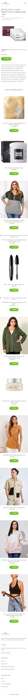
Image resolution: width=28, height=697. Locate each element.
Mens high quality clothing (7, 666)
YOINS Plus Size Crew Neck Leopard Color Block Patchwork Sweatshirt (14, 560)
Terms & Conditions (6, 684)
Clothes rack (4, 663)
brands (3, 661)
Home (2, 16)
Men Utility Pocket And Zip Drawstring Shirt (14, 507)
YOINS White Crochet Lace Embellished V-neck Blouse (14, 303)
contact (3, 681)
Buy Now (6, 58)
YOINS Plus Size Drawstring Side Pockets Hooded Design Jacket (14, 357)
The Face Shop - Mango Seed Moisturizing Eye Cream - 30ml (14, 401)
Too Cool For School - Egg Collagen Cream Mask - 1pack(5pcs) (14, 124)
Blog (2, 678)
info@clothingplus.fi (6, 653)
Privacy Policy (4, 686)
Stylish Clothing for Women (14, 49)
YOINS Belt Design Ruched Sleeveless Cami (14, 455)
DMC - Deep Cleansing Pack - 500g (14, 168)
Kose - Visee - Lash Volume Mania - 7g (14, 284)
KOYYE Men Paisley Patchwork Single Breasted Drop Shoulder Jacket (14, 240)
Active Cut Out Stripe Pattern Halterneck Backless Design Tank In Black (14, 614)
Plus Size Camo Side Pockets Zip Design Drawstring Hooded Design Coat (14, 221)
